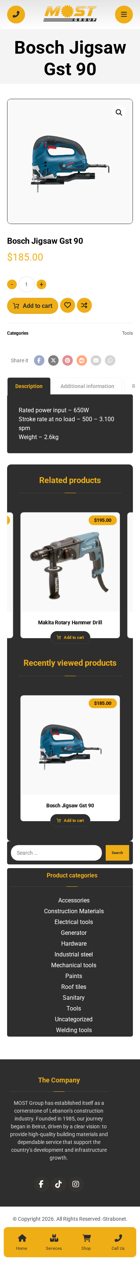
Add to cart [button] (74, 637)
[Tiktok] (59, 1184)
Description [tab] (29, 386)
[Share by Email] (96, 360)
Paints (73, 976)
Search (117, 853)
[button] (119, 112)
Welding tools (74, 1030)
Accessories (74, 900)
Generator (74, 932)
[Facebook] (42, 1184)
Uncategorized (74, 1019)
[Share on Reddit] (82, 360)
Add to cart (37, 305)
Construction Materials (74, 911)
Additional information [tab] (87, 386)
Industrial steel (74, 954)
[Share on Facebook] (39, 360)
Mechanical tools (73, 965)
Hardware (74, 943)
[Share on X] (53, 360)
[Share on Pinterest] (67, 360)
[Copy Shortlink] (110, 360)
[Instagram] (76, 1184)
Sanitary (74, 997)
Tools (127, 333)
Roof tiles (73, 986)
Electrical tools (74, 922)
